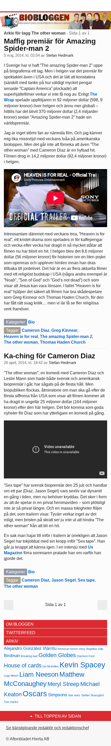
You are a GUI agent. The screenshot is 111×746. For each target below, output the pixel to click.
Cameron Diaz (35, 330)
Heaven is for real (21, 336)
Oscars (35, 693)
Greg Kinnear (64, 330)
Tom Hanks (11, 701)
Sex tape (86, 580)
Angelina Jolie (94, 648)
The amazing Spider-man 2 (66, 336)
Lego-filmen (11, 675)
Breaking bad (29, 656)
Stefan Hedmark (60, 55)
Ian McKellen (51, 666)
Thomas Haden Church (63, 342)
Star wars (74, 695)
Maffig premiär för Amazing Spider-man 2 (50, 44)
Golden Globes (57, 655)
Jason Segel (63, 580)
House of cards (23, 665)
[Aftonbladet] (23, 6)
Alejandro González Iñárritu (30, 648)
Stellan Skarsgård (92, 695)
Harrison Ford (85, 656)
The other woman (21, 342)
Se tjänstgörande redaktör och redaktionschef (47, 728)
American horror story (71, 648)
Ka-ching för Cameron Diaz (49, 356)
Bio (31, 322)
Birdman (12, 655)
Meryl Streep (63, 684)
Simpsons (57, 694)
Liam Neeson (38, 674)
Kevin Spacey (82, 664)
